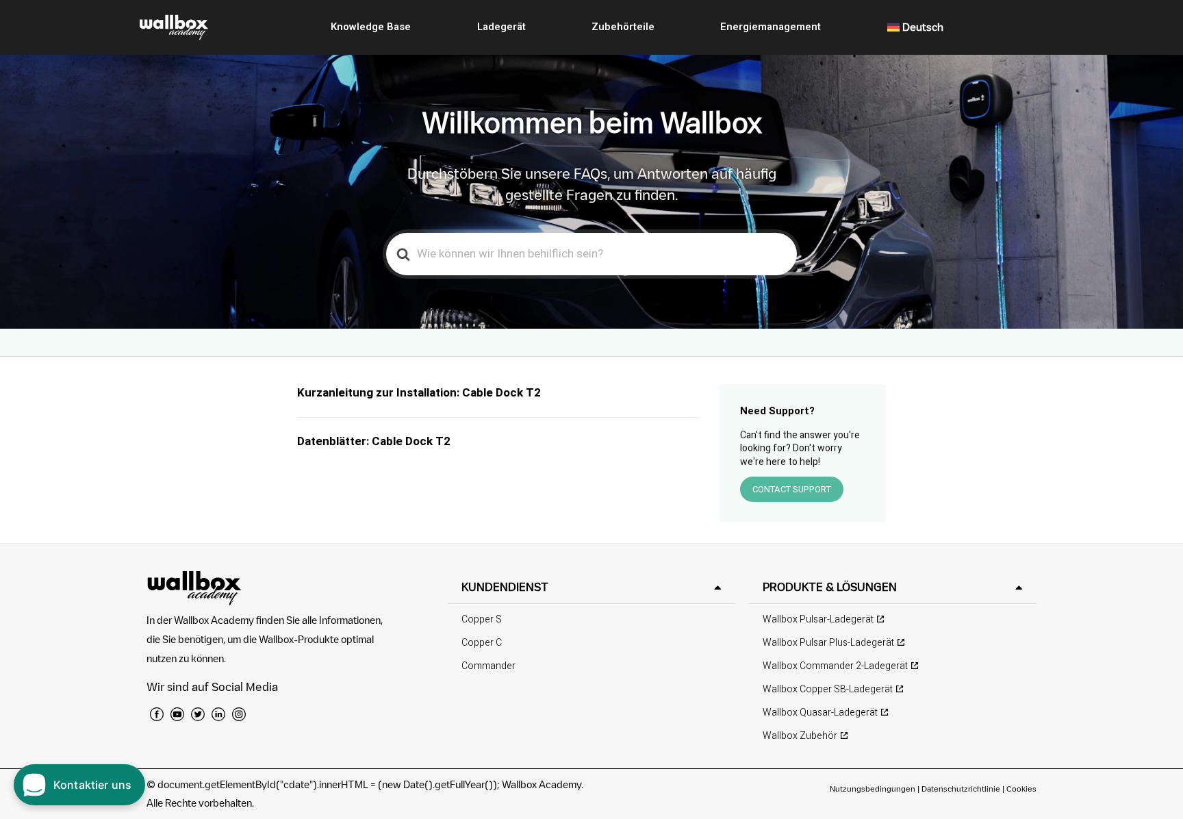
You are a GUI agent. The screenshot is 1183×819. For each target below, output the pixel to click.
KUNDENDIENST (504, 586)
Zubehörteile (623, 26)
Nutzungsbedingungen (873, 788)
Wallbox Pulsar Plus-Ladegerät (828, 642)
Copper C (481, 642)
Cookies (1021, 788)
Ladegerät (501, 26)
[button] (591, 587)
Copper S (481, 619)
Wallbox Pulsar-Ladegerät (818, 619)
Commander (488, 666)
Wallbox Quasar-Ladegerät (820, 712)
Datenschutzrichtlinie (960, 788)
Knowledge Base (371, 26)
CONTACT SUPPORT (791, 489)
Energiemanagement (770, 26)
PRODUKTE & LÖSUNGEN (830, 586)
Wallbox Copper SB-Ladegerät (828, 689)
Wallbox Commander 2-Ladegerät (835, 666)
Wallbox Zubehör (800, 736)
